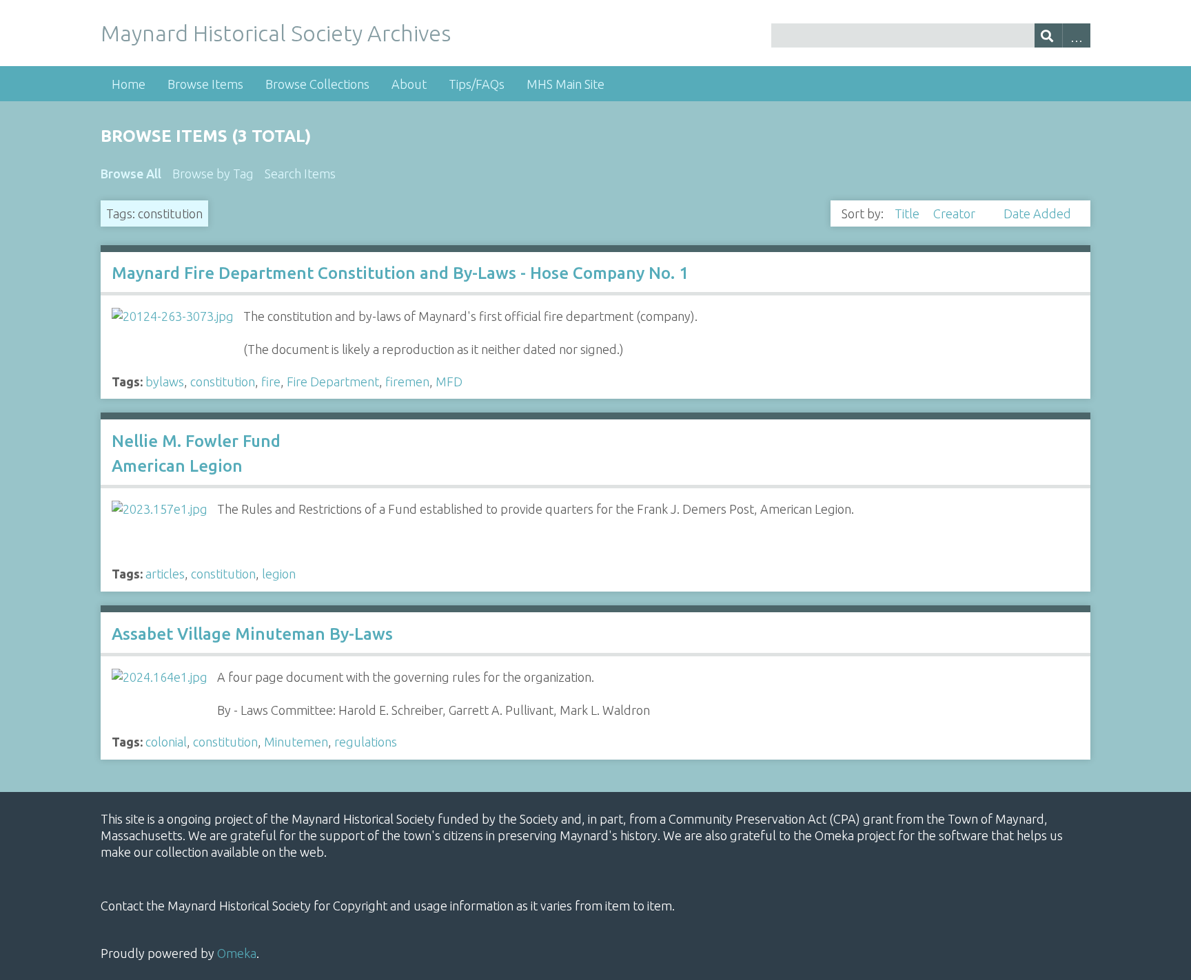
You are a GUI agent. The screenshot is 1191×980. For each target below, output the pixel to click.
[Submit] (1049, 35)
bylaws (164, 381)
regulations (365, 742)
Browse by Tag (213, 173)
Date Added (1037, 213)
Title (908, 213)
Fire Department (333, 381)
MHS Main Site (565, 84)
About (409, 84)
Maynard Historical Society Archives (276, 33)
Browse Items (205, 84)
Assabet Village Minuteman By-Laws (252, 634)
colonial (166, 742)
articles (165, 574)
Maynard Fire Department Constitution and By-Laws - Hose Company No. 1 (400, 273)
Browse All (131, 173)
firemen (407, 381)
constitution (222, 381)
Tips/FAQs (477, 84)
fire (271, 381)
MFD (449, 381)
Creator (955, 213)
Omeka (236, 953)
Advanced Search (1076, 35)
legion (279, 574)
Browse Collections (317, 84)
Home (128, 84)
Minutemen (296, 742)
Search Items (300, 173)
